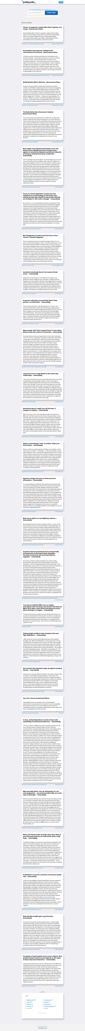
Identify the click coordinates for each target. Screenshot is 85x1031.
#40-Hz (38, 661)
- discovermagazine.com (57, 265)
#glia (35, 661)
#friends (30, 228)
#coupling (44, 367)
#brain (29, 75)
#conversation (31, 367)
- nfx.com (61, 713)
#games (30, 828)
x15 (30, 1006)
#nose (39, 228)
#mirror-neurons (39, 868)
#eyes (32, 265)
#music (33, 142)
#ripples (38, 187)
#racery (34, 471)
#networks (30, 713)
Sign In (61, 2)
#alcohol (30, 44)
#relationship (41, 44)
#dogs (33, 401)
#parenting (34, 828)
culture (28, 1002)
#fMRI (36, 142)
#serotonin (55, 598)
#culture (34, 986)
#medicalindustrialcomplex (28, 598)
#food (37, 471)
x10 (29, 1008)
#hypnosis (33, 511)
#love (29, 265)
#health (23, 471)
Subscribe (51, 13)
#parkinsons (34, 75)
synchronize (47, 9)
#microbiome (36, 949)
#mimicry (41, 471)
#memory (33, 187)
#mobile (36, 105)
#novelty (41, 545)
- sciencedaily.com (59, 187)
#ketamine (47, 75)
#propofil (33, 293)
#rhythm (33, 545)
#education (36, 323)
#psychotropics (40, 75)
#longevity (35, 44)
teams (28, 1008)
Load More (42, 991)
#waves (37, 545)
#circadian (33, 691)
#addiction (34, 784)
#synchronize (25, 44)
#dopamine (49, 598)
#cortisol (30, 401)
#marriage (30, 323)
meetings (29, 1004)
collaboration (30, 1000)
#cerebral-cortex (40, 436)
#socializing (35, 228)
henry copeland (36, 9)
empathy (29, 1006)
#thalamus (46, 436)
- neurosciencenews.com (57, 44)
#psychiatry (30, 105)
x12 (29, 1002)
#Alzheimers (31, 661)
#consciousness (31, 436)
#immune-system (40, 691)
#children (40, 828)
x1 (30, 1004)
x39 (31, 1000)
